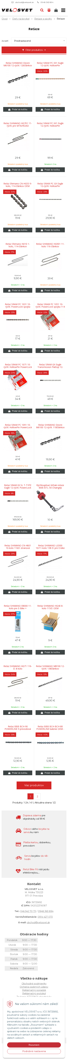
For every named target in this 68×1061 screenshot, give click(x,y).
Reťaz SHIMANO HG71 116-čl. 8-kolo (17, 667)
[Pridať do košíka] (17, 109)
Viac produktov (34, 785)
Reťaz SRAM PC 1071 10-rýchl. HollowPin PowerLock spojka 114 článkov (18, 367)
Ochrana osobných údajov (34, 986)
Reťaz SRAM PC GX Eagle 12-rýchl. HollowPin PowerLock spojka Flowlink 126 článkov (50, 186)
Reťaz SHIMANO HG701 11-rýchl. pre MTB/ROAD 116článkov (17, 126)
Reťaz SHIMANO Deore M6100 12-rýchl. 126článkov (17, 64)
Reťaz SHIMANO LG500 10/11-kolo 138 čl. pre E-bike (50, 546)
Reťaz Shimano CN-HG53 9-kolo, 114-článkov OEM (17, 184)
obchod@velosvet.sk (24, 2)
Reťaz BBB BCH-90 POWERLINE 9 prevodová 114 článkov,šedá (18, 729)
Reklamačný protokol (34, 993)
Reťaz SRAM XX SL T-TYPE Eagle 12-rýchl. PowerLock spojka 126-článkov (17, 487)
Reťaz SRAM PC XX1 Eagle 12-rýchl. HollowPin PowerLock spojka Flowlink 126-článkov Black (50, 126)
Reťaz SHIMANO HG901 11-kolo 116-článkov (50, 245)
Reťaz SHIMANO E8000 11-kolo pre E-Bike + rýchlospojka (18, 608)
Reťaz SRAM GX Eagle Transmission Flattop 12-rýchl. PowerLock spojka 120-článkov (50, 367)
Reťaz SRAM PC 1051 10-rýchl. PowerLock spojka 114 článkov (50, 307)
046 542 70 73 (28, 911)
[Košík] (56, 10)
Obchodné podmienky (34, 983)
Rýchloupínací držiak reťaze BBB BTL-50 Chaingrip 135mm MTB (50, 487)
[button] (42, 10)
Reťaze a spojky (43, 18)
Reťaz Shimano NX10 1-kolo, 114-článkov (18, 245)
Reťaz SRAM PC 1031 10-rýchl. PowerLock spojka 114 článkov (18, 307)
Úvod (4, 18)
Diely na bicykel (20, 18)
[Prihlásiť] (49, 10)
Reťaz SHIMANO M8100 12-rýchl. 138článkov (50, 667)
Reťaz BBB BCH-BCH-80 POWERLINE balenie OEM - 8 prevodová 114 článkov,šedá (50, 729)
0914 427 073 (45, 916)
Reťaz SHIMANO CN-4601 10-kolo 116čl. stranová (17, 546)
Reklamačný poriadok (34, 990)
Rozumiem (34, 1045)
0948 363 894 (46, 2)
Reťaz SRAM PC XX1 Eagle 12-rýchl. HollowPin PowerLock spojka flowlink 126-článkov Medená (50, 65)
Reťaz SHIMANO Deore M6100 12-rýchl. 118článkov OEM (50, 427)
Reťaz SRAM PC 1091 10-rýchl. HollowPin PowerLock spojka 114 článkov (18, 427)
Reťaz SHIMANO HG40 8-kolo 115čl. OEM (50, 607)
